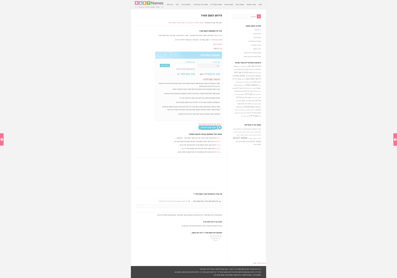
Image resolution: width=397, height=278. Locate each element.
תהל (218, 138)
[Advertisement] (179, 173)
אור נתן (217, 141)
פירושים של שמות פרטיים (249, 110)
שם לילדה (253, 116)
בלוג (215, 275)
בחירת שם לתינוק (257, 94)
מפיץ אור (189, 22)
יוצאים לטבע (247, 129)
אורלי (218, 145)
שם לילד (248, 94)
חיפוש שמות (257, 82)
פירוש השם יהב (251, 101)
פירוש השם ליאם (241, 88)
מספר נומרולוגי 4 (241, 132)
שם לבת (243, 79)
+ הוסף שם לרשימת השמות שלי (210, 124)
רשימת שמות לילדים (243, 66)
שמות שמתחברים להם (243, 141)
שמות (250, 72)
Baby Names (262, 263)
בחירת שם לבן (254, 66)
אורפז (218, 152)
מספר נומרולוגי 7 (243, 135)
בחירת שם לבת (241, 72)
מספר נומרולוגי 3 (249, 132)
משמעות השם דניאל (256, 104)
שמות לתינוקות (246, 275)
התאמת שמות (251, 85)
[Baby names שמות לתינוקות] (149, 4)
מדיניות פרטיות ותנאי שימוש (190, 272)
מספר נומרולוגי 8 (198, 22)
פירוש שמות (241, 69)
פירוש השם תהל (241, 85)
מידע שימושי (257, 49)
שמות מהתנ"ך (239, 76)
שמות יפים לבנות (239, 110)
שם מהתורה (248, 107)
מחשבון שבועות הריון (239, 94)
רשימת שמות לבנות (242, 113)
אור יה (218, 148)
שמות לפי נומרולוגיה (254, 41)
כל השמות (258, 30)
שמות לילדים (237, 79)
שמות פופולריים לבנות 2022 (252, 56)
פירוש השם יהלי (252, 91)
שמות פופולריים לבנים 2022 (252, 52)
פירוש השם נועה (253, 79)
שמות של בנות (246, 104)
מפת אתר (203, 269)
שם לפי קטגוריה (256, 45)
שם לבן (251, 82)
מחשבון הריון (257, 275)
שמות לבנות (181, 22)
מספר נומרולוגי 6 (252, 135)
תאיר (201, 31)
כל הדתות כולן (238, 129)
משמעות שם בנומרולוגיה (253, 76)
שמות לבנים (172, 22)
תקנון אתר (178, 272)
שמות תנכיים (241, 101)
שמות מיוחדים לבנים (254, 113)
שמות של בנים (246, 97)
